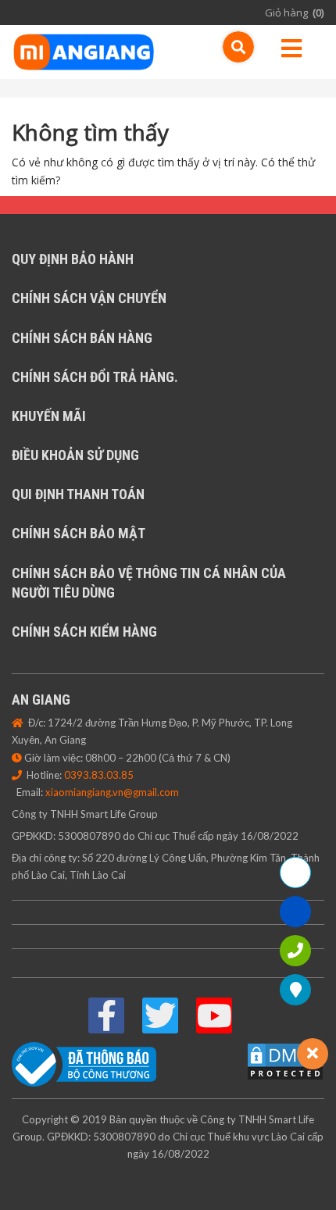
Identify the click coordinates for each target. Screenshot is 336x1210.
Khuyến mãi (49, 416)
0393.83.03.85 (99, 775)
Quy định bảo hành (73, 259)
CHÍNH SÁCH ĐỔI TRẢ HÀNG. (95, 377)
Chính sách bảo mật (78, 533)
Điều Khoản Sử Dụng (75, 455)
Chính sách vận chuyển (89, 298)
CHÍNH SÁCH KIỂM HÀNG (84, 631)
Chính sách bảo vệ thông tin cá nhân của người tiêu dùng (149, 583)
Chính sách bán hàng (82, 338)
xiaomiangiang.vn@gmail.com (112, 792)
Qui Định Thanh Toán (78, 494)
